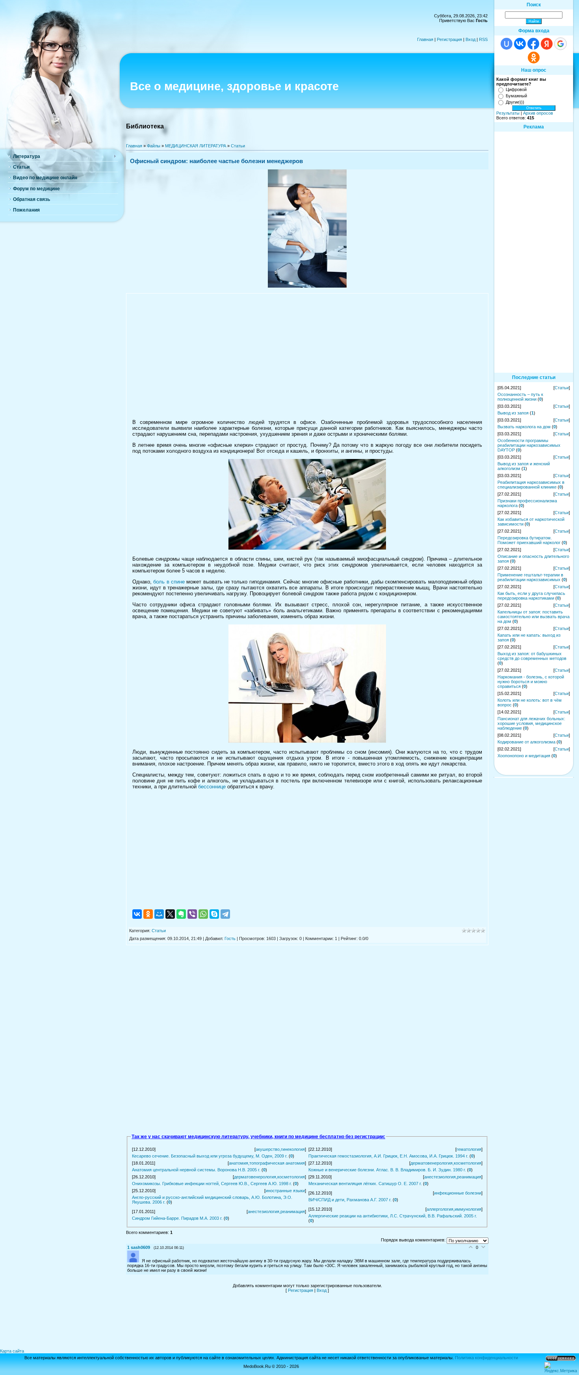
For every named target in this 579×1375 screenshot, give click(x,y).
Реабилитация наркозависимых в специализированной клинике (530, 484)
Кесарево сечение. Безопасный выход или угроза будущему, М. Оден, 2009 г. (210, 1156)
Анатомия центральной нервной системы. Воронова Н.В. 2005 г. (196, 1169)
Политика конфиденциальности (486, 1357)
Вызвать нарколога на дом (524, 426)
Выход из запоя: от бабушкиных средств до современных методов (531, 656)
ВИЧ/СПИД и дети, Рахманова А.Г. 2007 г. (350, 1199)
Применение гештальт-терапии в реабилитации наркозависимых (530, 577)
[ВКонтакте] (137, 914)
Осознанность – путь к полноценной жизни (520, 396)
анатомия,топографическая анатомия (267, 1163)
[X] (170, 914)
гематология (469, 1149)
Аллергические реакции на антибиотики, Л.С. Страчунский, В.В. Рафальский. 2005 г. (392, 1215)
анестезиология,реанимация (452, 1176)
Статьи (238, 145)
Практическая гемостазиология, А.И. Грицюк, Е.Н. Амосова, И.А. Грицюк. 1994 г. (388, 1156)
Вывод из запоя (513, 413)
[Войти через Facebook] (533, 44)
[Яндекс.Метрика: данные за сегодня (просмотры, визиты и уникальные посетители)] (560, 1367)
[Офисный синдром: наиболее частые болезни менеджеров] (307, 286)
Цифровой (516, 89)
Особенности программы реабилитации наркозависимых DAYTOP (528, 445)
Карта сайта (12, 1351)
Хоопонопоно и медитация (523, 755)
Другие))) (515, 102)
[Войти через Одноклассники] (534, 57)
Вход (470, 39)
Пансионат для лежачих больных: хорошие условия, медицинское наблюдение (531, 723)
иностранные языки (285, 1190)
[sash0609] (134, 1260)
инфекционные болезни (457, 1193)
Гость (230, 938)
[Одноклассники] (148, 914)
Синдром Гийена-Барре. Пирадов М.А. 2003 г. (177, 1218)
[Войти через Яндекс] (547, 44)
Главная (425, 39)
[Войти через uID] (506, 44)
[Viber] (192, 914)
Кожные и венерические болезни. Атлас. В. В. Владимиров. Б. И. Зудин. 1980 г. (387, 1169)
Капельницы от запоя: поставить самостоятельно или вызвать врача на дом (533, 616)
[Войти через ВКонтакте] (520, 44)
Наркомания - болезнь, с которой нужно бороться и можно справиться (530, 681)
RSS (483, 39)
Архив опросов (538, 113)
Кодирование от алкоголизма (526, 742)
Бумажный (516, 95)
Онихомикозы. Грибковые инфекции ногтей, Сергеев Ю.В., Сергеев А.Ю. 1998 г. (212, 1183)
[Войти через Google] (560, 43)
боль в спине (169, 582)
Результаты (508, 113)
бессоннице (212, 787)
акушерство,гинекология (280, 1149)
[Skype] (214, 914)
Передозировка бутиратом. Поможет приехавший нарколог (528, 540)
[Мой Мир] (159, 914)
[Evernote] (181, 914)
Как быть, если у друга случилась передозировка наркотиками (531, 595)
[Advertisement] (307, 356)
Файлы (153, 145)
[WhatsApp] (203, 914)
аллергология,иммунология (454, 1209)
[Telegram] (225, 914)
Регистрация (449, 39)
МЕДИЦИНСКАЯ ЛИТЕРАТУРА (195, 145)
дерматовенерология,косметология (445, 1163)
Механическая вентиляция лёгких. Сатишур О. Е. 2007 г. (365, 1183)
